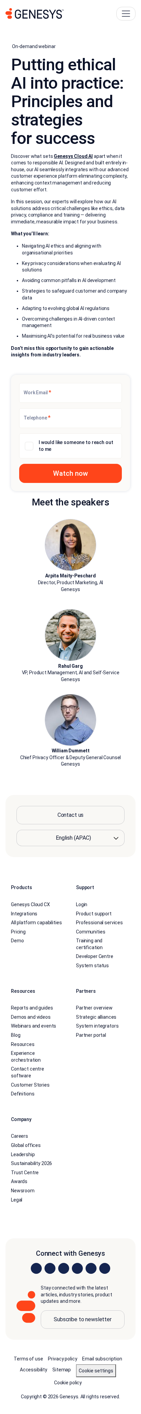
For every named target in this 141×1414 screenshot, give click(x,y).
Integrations (24, 913)
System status (92, 965)
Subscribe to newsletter (83, 1319)
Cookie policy (68, 1382)
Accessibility (33, 1369)
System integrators (97, 1026)
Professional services (99, 922)
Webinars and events (33, 1026)
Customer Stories (30, 1085)
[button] (70, 473)
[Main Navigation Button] (126, 13)
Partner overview (94, 1008)
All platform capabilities (36, 922)
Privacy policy (62, 1358)
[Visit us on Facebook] (77, 1268)
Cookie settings (96, 1370)
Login (81, 904)
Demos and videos (31, 1017)
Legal (16, 1200)
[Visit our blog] (104, 1268)
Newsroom (23, 1190)
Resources (23, 1044)
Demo (17, 940)
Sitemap (61, 1369)
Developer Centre (94, 956)
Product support (94, 913)
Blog (15, 1035)
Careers (19, 1136)
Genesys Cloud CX (30, 904)
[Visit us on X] (63, 1268)
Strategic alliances (96, 1017)
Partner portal (91, 1035)
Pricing (18, 931)
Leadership (23, 1154)
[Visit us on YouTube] (91, 1268)
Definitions (22, 1093)
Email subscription (102, 1358)
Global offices (26, 1145)
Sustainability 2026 (31, 1163)
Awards (19, 1181)
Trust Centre (25, 1172)
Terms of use (28, 1358)
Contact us (70, 815)
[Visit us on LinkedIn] (36, 1268)
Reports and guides (32, 1008)
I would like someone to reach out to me (76, 446)
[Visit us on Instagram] (49, 1268)
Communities (90, 931)
